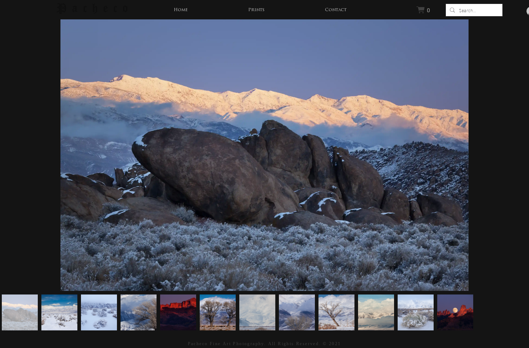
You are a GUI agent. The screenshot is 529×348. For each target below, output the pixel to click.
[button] (256, 10)
